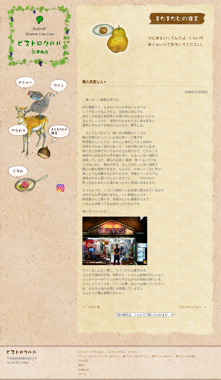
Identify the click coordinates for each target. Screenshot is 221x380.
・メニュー (82, 351)
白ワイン (115, 356)
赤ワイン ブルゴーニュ (136, 356)
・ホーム (81, 373)
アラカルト (98, 351)
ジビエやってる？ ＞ (193, 307)
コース (132, 351)
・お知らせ (82, 369)
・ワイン (81, 356)
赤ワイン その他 (185, 356)
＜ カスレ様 (91, 307)
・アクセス (82, 360)
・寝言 (80, 365)
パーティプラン (116, 351)
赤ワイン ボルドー (162, 356)
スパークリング (98, 356)
